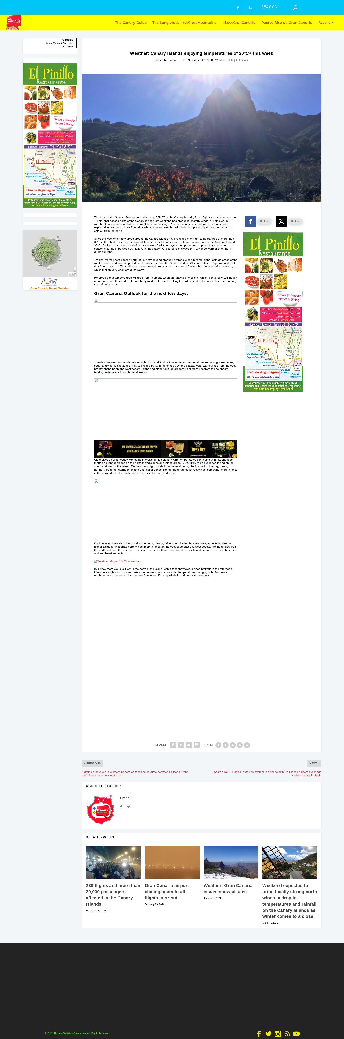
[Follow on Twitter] (281, 221)
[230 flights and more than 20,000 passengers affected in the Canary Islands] (113, 862)
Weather (220, 60)
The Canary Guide (131, 23)
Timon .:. (173, 60)
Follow (264, 221)
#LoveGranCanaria (239, 23)
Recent (324, 23)
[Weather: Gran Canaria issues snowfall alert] (231, 862)
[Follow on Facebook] (250, 221)
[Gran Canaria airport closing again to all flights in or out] (172, 862)
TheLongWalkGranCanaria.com (70, 1033)
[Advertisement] (273, 557)
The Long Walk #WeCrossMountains (184, 23)
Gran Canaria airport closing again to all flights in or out (167, 891)
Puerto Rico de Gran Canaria (287, 23)
